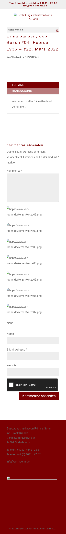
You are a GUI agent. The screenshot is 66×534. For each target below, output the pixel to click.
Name (11, 333)
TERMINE (18, 85)
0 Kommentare (31, 56)
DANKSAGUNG (22, 91)
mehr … (11, 323)
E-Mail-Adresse (17, 349)
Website (11, 365)
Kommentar (14, 170)
